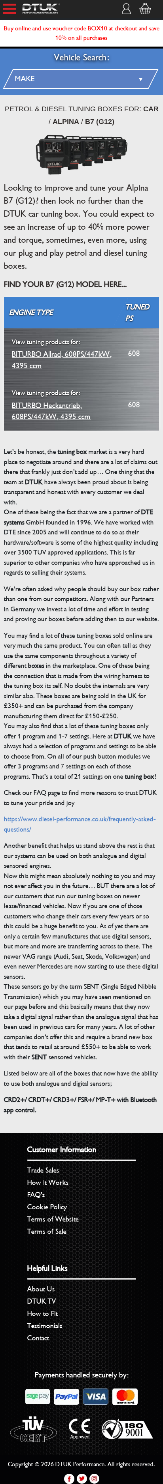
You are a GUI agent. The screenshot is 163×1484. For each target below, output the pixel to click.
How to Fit (42, 1313)
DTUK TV (41, 1301)
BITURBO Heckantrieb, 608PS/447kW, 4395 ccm (51, 405)
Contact (38, 1338)
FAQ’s (36, 1194)
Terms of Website (53, 1219)
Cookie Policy (47, 1207)
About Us (41, 1289)
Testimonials (45, 1325)
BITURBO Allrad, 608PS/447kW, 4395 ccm (62, 354)
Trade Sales (43, 1170)
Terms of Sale (46, 1231)
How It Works (48, 1182)
